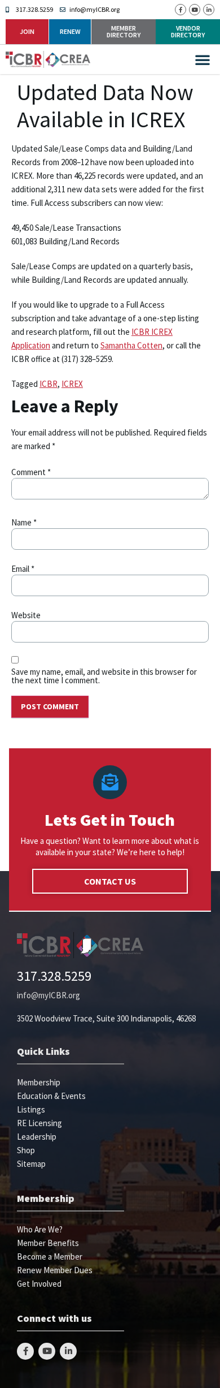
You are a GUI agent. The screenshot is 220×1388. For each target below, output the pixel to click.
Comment (31, 472)
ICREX (72, 383)
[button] (202, 59)
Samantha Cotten (131, 345)
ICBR (48, 383)
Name (24, 522)
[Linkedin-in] (208, 9)
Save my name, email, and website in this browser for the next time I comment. (104, 675)
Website (26, 615)
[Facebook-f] (180, 9)
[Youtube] (194, 9)
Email (22, 568)
